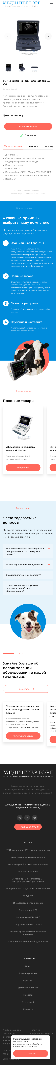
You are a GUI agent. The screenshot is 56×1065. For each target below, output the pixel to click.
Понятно (30, 1053)
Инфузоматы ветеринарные (28, 903)
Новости (28, 995)
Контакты (28, 1009)
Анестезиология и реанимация (28, 857)
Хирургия (28, 895)
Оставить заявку (28, 126)
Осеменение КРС (28, 910)
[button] (48, 36)
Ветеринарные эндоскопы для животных (28, 888)
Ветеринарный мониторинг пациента (28, 864)
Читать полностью (23, 736)
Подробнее (23, 467)
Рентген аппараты (28, 871)
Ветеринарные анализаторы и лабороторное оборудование (28, 880)
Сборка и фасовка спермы (28, 924)
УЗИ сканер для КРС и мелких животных (28, 850)
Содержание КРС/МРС (28, 917)
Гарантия (28, 980)
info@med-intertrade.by (27, 807)
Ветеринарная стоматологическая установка (28, 933)
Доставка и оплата (28, 987)
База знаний (28, 1002)
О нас (28, 966)
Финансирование (28, 973)
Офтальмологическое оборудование (28, 941)
